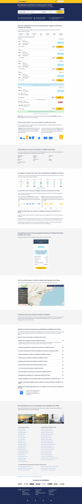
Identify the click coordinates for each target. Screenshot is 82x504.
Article (50, 492)
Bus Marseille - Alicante (22, 442)
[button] (30, 305)
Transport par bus (26, 494)
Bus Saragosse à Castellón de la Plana (47, 459)
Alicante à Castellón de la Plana (28, 319)
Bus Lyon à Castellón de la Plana (46, 437)
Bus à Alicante (30, 476)
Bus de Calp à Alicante (21, 434)
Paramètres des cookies (40, 492)
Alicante (50, 285)
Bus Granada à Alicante (22, 437)
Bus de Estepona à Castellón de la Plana (47, 434)
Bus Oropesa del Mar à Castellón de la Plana (48, 444)
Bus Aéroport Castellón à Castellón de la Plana (48, 468)
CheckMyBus (20, 476)
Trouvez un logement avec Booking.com (25, 14)
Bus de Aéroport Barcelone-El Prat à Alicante (25, 468)
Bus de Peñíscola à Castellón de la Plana (47, 447)
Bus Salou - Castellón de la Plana (46, 451)
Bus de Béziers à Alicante (22, 432)
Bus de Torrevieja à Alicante (22, 456)
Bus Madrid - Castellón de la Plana (46, 439)
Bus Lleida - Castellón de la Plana (46, 435)
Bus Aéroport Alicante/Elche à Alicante (24, 466)
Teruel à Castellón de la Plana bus (46, 454)
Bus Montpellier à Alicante (22, 444)
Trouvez (59, 46)
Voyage (36, 494)
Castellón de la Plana (59, 285)
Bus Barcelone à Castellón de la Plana (47, 430)
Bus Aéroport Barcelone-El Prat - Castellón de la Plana (49, 466)
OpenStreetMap (59, 305)
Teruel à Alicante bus (21, 454)
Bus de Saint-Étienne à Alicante (23, 451)
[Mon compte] (55, 1)
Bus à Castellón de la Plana (37, 476)
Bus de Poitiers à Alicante (22, 449)
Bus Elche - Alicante (21, 435)
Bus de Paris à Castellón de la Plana (46, 446)
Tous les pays (51, 494)
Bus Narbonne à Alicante (22, 446)
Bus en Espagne (25, 476)
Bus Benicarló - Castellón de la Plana (47, 432)
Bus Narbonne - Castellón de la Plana (47, 442)
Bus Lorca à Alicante (21, 439)
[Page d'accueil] (22, 1)
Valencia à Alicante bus (22, 459)
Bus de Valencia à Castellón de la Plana (47, 456)
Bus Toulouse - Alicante (22, 458)
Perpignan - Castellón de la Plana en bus (47, 449)
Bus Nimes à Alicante (21, 447)
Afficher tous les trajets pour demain (41, 113)
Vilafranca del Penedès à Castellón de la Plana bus (49, 458)
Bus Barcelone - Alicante (22, 430)
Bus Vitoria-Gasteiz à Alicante (23, 461)
